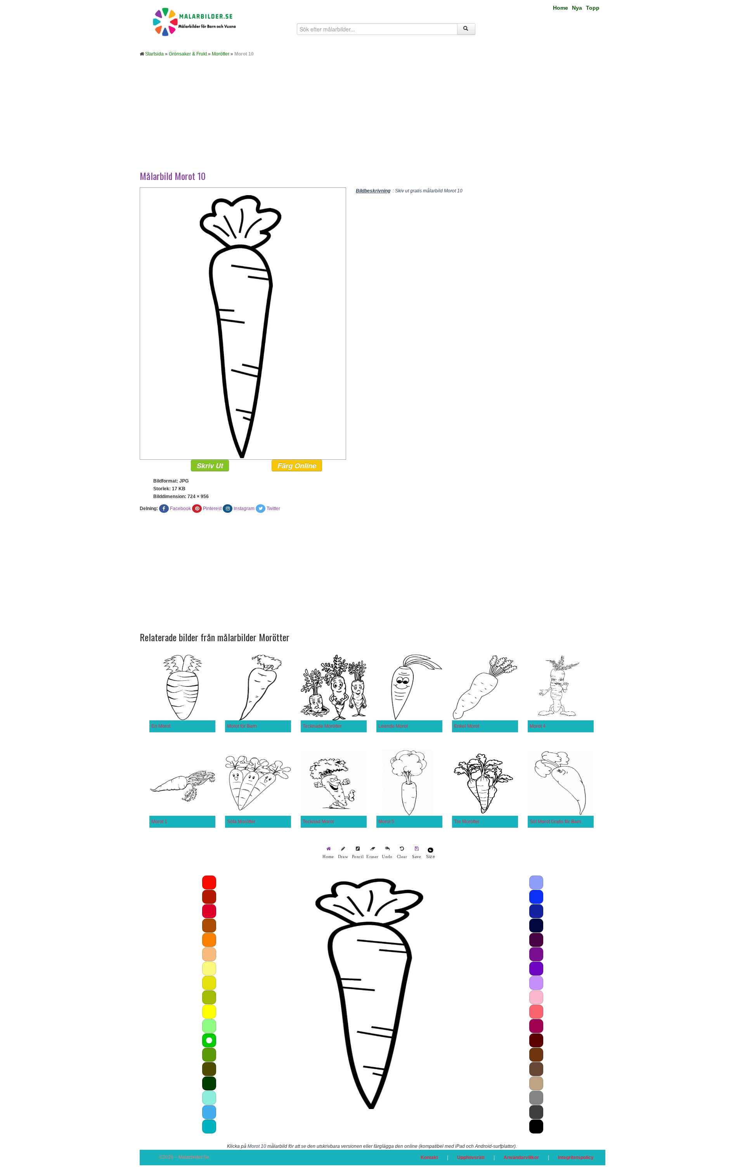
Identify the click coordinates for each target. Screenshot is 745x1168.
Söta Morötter (241, 821)
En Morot (160, 726)
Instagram (244, 508)
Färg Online (296, 465)
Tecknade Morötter (322, 726)
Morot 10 (257, 1146)
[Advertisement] (372, 119)
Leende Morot (393, 726)
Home (560, 8)
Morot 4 (538, 726)
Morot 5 (386, 821)
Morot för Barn (242, 726)
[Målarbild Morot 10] (243, 323)
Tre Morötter (467, 821)
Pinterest (212, 508)
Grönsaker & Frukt (188, 54)
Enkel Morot (466, 726)
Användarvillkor (521, 1157)
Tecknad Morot (318, 821)
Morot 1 (159, 821)
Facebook (180, 508)
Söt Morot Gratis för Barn (555, 821)
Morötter (220, 54)
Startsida (154, 54)
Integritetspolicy (576, 1157)
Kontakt (429, 1157)
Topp (592, 8)
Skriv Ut (210, 465)
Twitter (273, 508)
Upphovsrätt (471, 1157)
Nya (577, 8)
